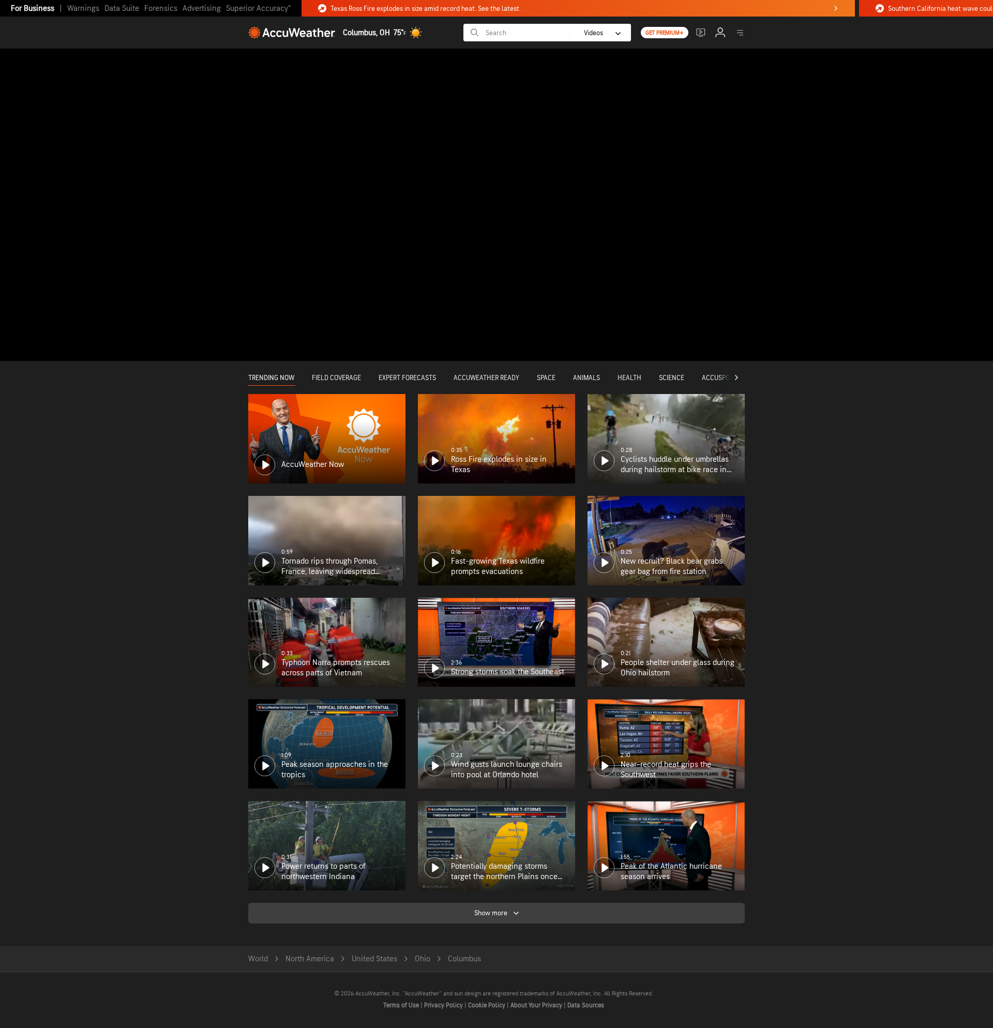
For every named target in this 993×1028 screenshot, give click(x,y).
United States (374, 959)
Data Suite (121, 8)
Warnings (83, 8)
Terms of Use (401, 1005)
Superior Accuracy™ (258, 8)
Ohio (422, 959)
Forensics (160, 8)
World (258, 959)
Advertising (202, 8)
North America (309, 959)
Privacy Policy (444, 1005)
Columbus (464, 959)
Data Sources (585, 1005)
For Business (32, 8)
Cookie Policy (487, 1005)
